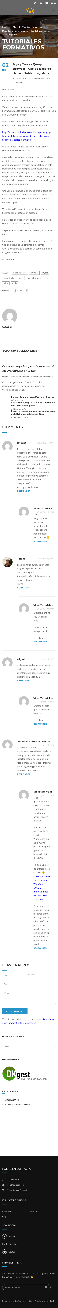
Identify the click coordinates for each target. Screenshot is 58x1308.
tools (14, 283)
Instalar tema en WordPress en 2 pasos (32, 397)
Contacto (33, 1211)
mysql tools (9, 278)
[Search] (52, 1037)
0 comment (18, 82)
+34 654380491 (13, 1179)
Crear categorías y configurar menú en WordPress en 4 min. (28, 369)
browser (34, 272)
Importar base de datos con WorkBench (40, 895)
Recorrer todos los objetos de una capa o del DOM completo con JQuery (33, 412)
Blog (15, 27)
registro (48, 278)
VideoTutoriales (43, 508)
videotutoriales (42, 791)
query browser (34, 278)
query (20, 278)
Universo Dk (7, 1211)
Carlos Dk (20, 78)
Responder (23, 491)
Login (53, 3)
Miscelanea (10, 1100)
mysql (45, 272)
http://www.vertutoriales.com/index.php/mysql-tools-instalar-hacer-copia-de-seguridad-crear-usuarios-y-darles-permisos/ (26, 136)
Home (5, 27)
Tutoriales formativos (32, 27)
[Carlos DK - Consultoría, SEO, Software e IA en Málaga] (30, 11)
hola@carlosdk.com (15, 1185)
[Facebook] (15, 290)
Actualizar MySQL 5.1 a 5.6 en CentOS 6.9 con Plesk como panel (33, 404)
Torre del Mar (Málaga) (17, 1190)
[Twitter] (21, 290)
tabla (6, 283)
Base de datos (19, 272)
